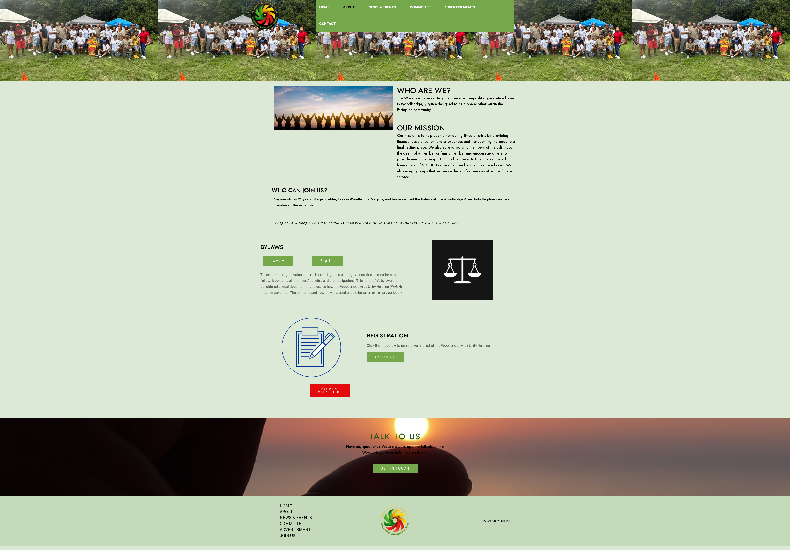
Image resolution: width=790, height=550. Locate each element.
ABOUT (286, 511)
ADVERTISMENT (295, 529)
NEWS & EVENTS (296, 517)
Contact (327, 24)
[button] (278, 261)
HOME (286, 505)
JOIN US (287, 535)
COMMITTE (290, 523)
